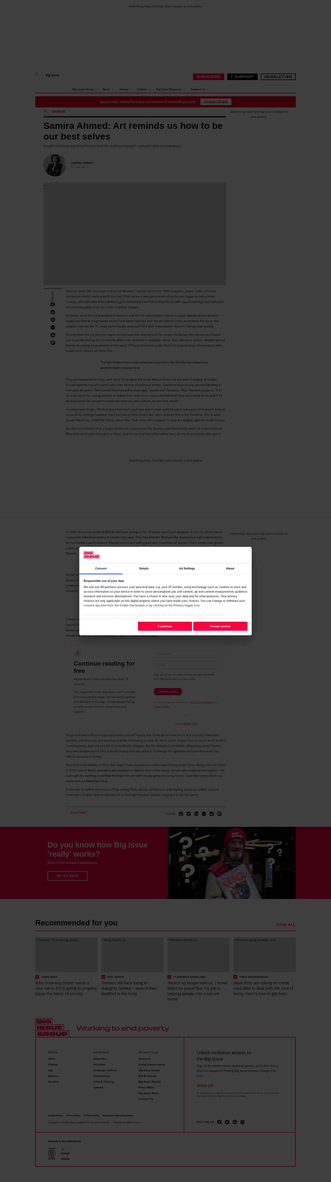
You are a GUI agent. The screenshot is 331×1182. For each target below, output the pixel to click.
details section (214, 614)
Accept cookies (220, 626)
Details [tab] (144, 568)
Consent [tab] (101, 568)
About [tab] (230, 568)
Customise (165, 626)
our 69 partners (106, 586)
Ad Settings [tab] (187, 568)
